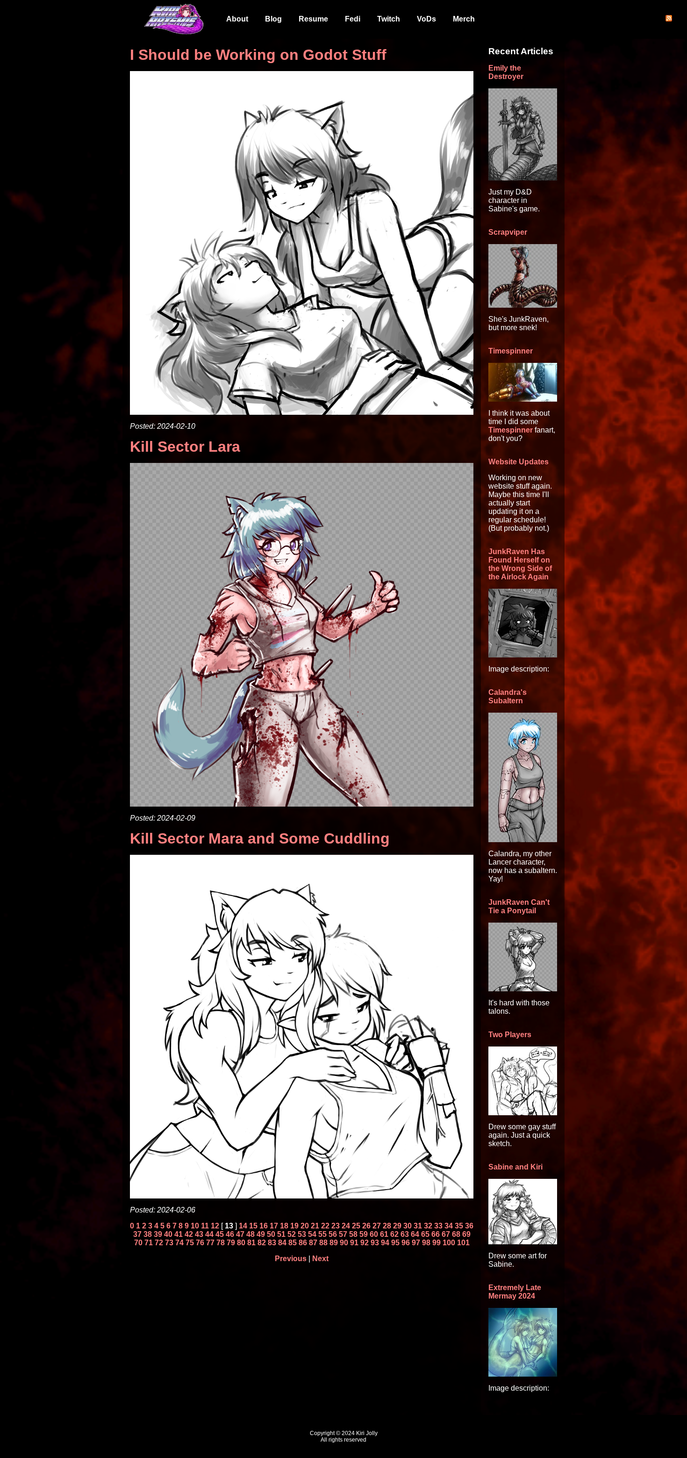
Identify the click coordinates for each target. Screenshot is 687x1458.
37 (137, 1234)
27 (376, 1226)
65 (425, 1234)
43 (199, 1234)
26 (366, 1226)
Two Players (509, 1035)
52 (291, 1234)
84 (282, 1243)
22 (325, 1226)
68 (456, 1234)
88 (323, 1243)
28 (387, 1226)
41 (178, 1234)
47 (240, 1234)
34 (448, 1226)
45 (219, 1234)
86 (303, 1243)
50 (271, 1234)
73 (169, 1243)
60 (374, 1234)
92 (364, 1243)
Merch (464, 19)
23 (335, 1226)
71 (148, 1243)
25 (356, 1226)
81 (251, 1243)
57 (343, 1234)
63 (405, 1234)
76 (200, 1243)
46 (230, 1234)
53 (302, 1234)
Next (320, 1259)
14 (243, 1226)
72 (159, 1243)
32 (428, 1226)
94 (385, 1243)
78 (220, 1243)
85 (292, 1243)
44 (209, 1234)
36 (469, 1226)
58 (353, 1234)
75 (190, 1243)
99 (436, 1243)
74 (179, 1243)
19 (294, 1226)
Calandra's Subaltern (507, 696)
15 (253, 1226)
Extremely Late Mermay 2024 (514, 1292)
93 (375, 1243)
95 (395, 1243)
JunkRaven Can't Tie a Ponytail (519, 906)
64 (415, 1234)
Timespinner (510, 351)
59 (363, 1234)
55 (322, 1234)
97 (416, 1243)
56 (333, 1234)
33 (438, 1226)
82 (262, 1243)
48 (250, 1234)
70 (138, 1243)
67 (446, 1234)
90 (344, 1243)
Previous (291, 1259)
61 (384, 1234)
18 (284, 1226)
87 (313, 1243)
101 (463, 1243)
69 (466, 1234)
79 (231, 1243)
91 (354, 1243)
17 (274, 1226)
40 (168, 1234)
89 (333, 1243)
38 (147, 1234)
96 (405, 1243)
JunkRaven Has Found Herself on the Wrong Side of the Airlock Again (520, 564)
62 (394, 1234)
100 (449, 1243)
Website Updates (518, 462)
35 (459, 1226)
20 (305, 1226)
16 (263, 1226)
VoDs (426, 19)
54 (312, 1234)
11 (205, 1226)
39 (158, 1234)
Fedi (352, 19)
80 (241, 1243)
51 (281, 1234)
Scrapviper (507, 232)
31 (418, 1226)
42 (189, 1234)
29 (397, 1226)
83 (272, 1243)
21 (315, 1226)
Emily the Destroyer (505, 72)
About (237, 19)
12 (215, 1226)
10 (195, 1226)
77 (210, 1243)
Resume (313, 19)
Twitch (388, 19)
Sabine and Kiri (515, 1167)
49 (261, 1234)
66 (435, 1234)
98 (426, 1243)
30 (407, 1226)
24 (346, 1226)
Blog (273, 19)
